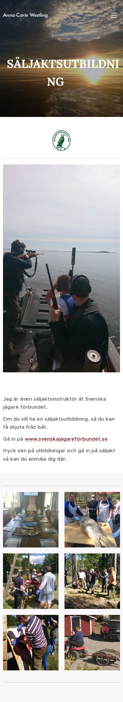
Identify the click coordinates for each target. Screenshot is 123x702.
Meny (114, 15)
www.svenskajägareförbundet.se (67, 439)
